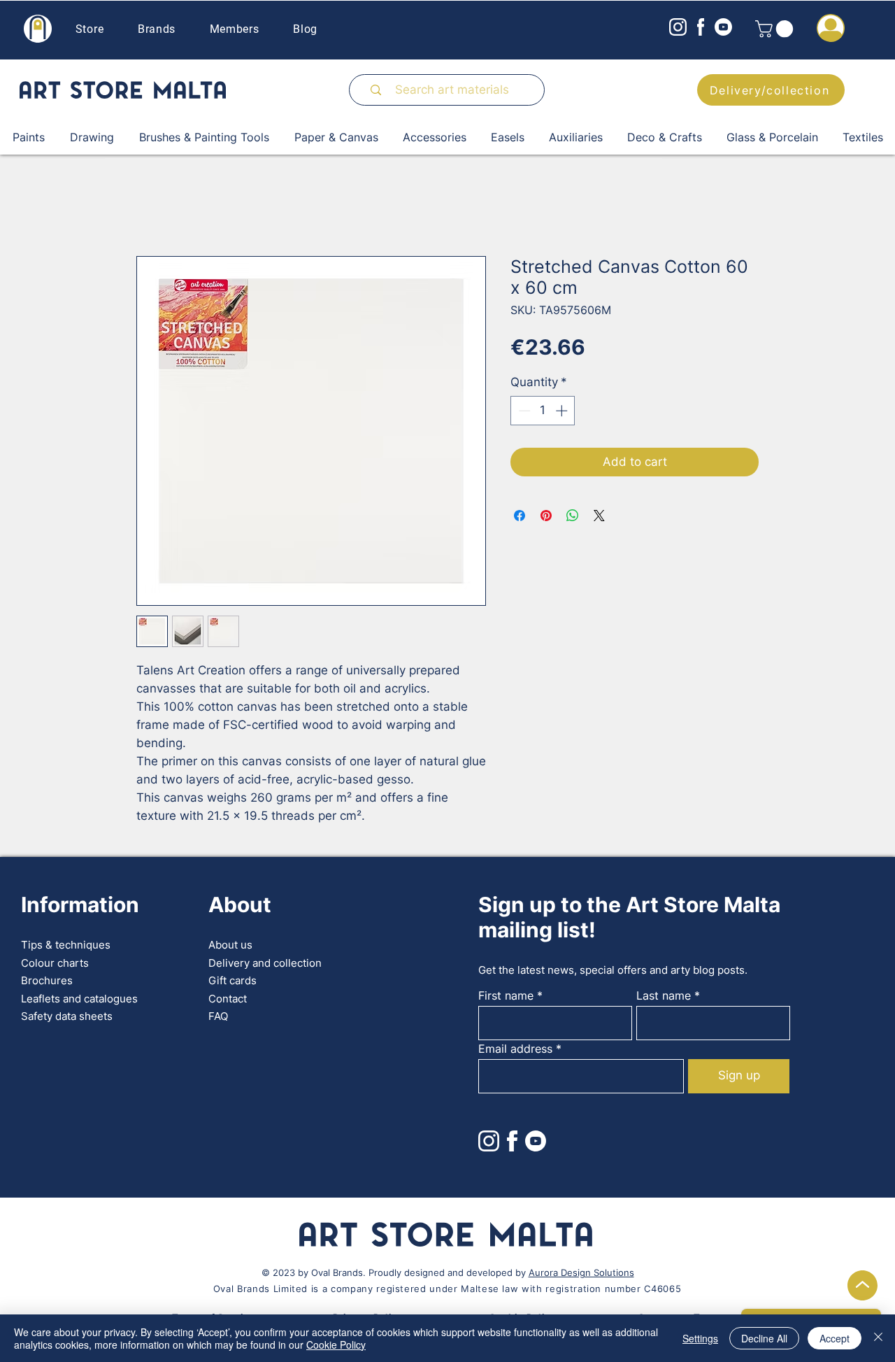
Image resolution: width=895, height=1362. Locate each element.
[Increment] (562, 411)
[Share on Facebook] (519, 515)
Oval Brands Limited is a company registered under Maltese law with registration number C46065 (447, 1288)
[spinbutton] (543, 411)
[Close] (878, 1338)
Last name (663, 995)
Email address (515, 1048)
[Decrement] (523, 411)
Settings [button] (700, 1338)
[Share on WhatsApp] (572, 515)
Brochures (47, 980)
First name (506, 995)
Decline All (764, 1338)
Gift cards (232, 980)
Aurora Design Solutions (581, 1272)
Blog (305, 29)
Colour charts (55, 963)
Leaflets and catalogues (79, 998)
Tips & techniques (65, 944)
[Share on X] (599, 515)
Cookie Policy (336, 1345)
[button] (776, 28)
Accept (834, 1338)
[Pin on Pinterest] (546, 515)
